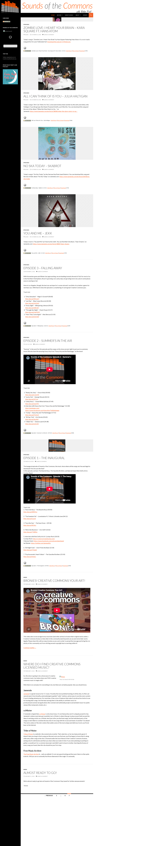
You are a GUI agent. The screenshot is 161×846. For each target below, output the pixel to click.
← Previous (48, 795)
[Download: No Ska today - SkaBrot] (27, 188)
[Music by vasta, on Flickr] (62, 676)
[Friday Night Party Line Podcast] (10, 78)
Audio (27, 34)
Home (53, 15)
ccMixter (42, 714)
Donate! (85, 15)
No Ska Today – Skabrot (42, 166)
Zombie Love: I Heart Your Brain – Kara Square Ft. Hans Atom (54, 29)
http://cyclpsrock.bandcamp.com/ (44, 539)
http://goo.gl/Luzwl (29, 518)
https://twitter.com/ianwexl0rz (41, 543)
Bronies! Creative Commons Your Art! (54, 580)
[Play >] (24, 47)
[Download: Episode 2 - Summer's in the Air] (27, 433)
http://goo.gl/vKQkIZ (32, 303)
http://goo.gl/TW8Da (30, 532)
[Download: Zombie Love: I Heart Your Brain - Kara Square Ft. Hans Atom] (27, 51)
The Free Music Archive (31, 754)
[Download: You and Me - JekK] (27, 253)
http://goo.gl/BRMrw (30, 512)
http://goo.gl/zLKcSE (32, 424)
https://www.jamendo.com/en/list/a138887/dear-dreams (51, 244)
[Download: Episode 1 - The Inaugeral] (27, 565)
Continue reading (29, 648)
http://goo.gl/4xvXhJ (32, 419)
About (77, 15)
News (25, 577)
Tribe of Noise (28, 734)
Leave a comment (49, 34)
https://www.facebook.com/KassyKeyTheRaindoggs (42, 410)
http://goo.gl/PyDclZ (32, 415)
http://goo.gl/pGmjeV (32, 317)
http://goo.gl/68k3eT (32, 308)
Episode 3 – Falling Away (42, 268)
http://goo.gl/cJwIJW (32, 395)
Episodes (26, 24)
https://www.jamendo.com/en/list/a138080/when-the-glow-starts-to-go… (53, 111)
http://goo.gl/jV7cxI (31, 399)
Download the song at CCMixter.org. (59, 42)
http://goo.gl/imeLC (29, 556)
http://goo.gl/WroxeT (32, 299)
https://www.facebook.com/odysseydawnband (49, 541)
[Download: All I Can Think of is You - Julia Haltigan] (27, 120)
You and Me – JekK (37, 233)
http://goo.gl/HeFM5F (32, 312)
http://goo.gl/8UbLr (29, 525)
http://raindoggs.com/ (32, 408)
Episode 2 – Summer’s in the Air (47, 340)
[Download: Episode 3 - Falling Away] (27, 325)
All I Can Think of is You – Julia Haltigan (55, 96)
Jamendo (26, 694)
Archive (59, 15)
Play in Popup (75, 51)
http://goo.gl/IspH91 (32, 404)
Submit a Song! (69, 15)
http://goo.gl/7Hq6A (30, 550)
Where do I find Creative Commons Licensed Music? (51, 665)
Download (82, 51)
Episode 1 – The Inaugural (44, 458)
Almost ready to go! (40, 773)
